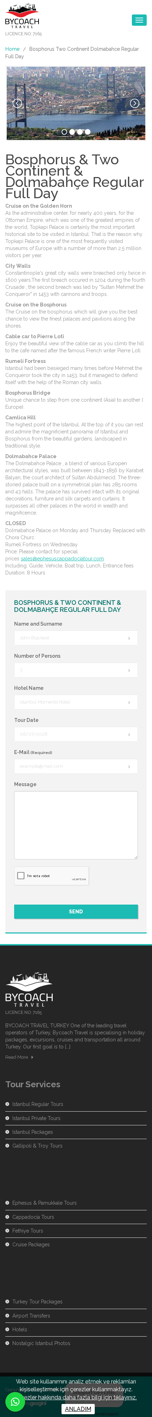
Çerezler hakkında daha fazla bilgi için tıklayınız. (76, 1397)
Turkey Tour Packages (37, 1302)
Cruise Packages (31, 1244)
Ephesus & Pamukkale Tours (44, 1203)
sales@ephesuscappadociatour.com (62, 558)
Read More (16, 1057)
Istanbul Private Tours (36, 1118)
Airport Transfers (31, 1316)
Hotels (19, 1329)
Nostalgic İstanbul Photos (41, 1343)
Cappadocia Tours (33, 1217)
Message (25, 784)
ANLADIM (78, 1409)
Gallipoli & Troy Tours (37, 1146)
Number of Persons (37, 656)
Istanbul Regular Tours (37, 1104)
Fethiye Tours (27, 1231)
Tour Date (26, 720)
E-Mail (33, 752)
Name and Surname (38, 624)
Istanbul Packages (32, 1132)
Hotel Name (28, 688)
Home (12, 49)
